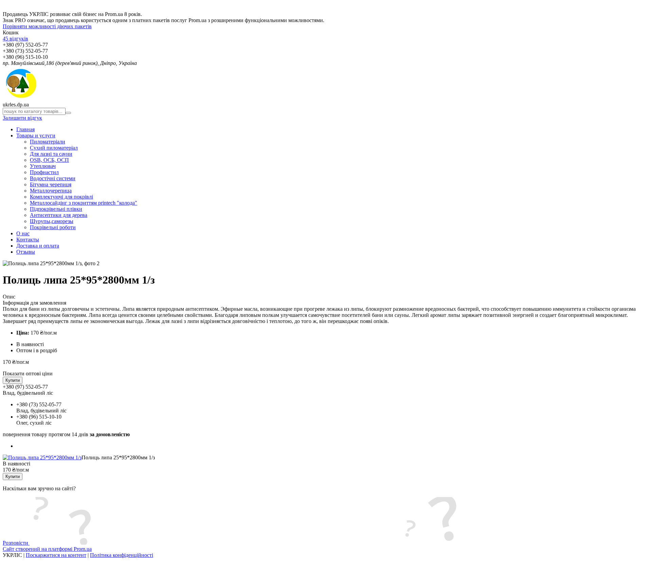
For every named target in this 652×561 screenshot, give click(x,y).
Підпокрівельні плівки (56, 209)
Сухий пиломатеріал (54, 148)
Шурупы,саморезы (51, 221)
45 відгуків (15, 38)
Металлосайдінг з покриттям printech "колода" (83, 203)
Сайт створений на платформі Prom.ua (47, 549)
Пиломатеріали (47, 141)
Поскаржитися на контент (56, 555)
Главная (25, 129)
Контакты (27, 239)
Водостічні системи (52, 178)
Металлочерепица (51, 190)
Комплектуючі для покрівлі (61, 197)
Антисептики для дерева (58, 215)
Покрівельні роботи (53, 227)
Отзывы (25, 252)
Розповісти (16, 543)
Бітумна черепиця (50, 184)
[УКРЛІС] (20, 98)
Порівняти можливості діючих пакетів (47, 26)
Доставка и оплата (37, 246)
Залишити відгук (22, 118)
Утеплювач (43, 166)
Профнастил (44, 172)
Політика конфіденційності (121, 555)
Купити (12, 380)
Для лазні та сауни (51, 154)
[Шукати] (68, 113)
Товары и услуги (35, 135)
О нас (23, 233)
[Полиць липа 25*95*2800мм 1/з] (42, 457)
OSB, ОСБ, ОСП (49, 160)
